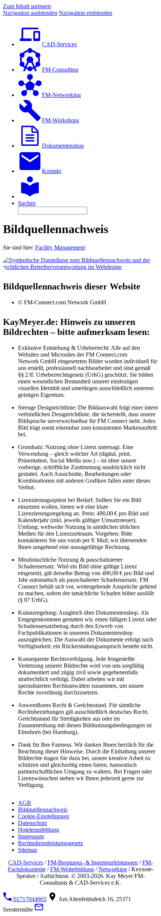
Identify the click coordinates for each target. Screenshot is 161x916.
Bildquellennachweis (42, 809)
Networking (112, 869)
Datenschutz (32, 823)
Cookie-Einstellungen (43, 816)
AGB (24, 803)
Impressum (31, 836)
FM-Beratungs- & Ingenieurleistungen (93, 862)
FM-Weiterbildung (72, 869)
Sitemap (27, 850)
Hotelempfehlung (38, 829)
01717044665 (29, 899)
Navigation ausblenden (30, 13)
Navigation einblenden (85, 13)
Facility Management (60, 247)
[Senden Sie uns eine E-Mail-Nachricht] (38, 909)
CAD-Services (25, 862)
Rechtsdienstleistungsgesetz (50, 843)
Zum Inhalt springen (27, 6)
